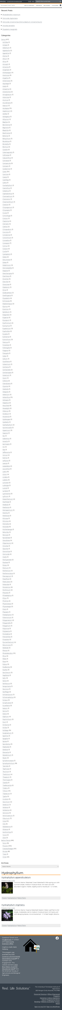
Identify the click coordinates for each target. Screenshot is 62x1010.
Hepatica (6, 403)
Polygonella (7, 623)
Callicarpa (6, 155)
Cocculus (6, 232)
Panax (5, 565)
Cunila (5, 251)
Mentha (5, 513)
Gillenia (5, 381)
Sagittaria (6, 675)
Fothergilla (6, 348)
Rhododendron (8, 653)
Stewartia (6, 752)
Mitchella (6, 524)
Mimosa (5, 518)
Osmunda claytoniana (10, 18)
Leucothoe (6, 469)
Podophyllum (7, 615)
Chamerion (6, 199)
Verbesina (6, 810)
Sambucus (6, 683)
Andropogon (7, 72)
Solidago (5, 730)
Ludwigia (6, 485)
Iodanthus (6, 438)
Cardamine (6, 169)
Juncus (5, 455)
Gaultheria (6, 361)
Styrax (5, 758)
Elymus (5, 306)
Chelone (5, 205)
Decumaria (6, 260)
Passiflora (6, 579)
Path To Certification (29, 5)
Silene (5, 714)
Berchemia (6, 125)
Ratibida (5, 648)
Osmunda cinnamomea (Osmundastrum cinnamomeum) (22, 22)
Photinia (5, 601)
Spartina (5, 736)
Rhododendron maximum (11, 15)
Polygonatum (7, 620)
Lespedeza (6, 466)
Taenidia (5, 766)
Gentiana (6, 367)
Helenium (6, 394)
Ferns (4, 843)
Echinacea (6, 301)
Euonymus (6, 326)
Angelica (6, 78)
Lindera (5, 477)
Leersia (5, 463)
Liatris (5, 471)
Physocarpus (7, 604)
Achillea (5, 42)
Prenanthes (7, 637)
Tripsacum (6, 793)
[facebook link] (57, 938)
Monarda (6, 527)
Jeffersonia (6, 452)
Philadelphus (7, 595)
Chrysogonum (7, 207)
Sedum (5, 708)
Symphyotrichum (8, 763)
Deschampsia (7, 273)
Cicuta (5, 213)
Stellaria (5, 749)
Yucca (5, 835)
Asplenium (6, 111)
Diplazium (6, 287)
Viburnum (6, 818)
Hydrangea (6, 419)
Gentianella (6, 370)
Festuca (5, 342)
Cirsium (5, 218)
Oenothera (6, 540)
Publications (39, 5)
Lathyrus (5, 460)
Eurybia (5, 334)
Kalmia (5, 458)
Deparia (5, 271)
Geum (5, 378)
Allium (5, 59)
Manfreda (6, 502)
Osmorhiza (6, 551)
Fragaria (5, 350)
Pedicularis (6, 582)
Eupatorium (7, 328)
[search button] (60, 1)
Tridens (5, 788)
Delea (5, 262)
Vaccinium (6, 802)
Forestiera (6, 345)
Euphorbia (6, 331)
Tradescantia (7, 785)
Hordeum (6, 414)
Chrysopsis (6, 210)
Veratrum (6, 804)
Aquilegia (6, 83)
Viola (4, 821)
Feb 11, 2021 (11, 880)
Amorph (5, 64)
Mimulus (6, 521)
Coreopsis (6, 243)
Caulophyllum (7, 185)
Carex (5, 171)
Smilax (5, 727)
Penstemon (7, 587)
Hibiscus (5, 411)
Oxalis (5, 557)
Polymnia (6, 628)
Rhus (4, 656)
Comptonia (6, 235)
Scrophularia (7, 703)
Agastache (6, 50)
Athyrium (6, 119)
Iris (4, 447)
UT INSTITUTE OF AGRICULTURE (14, 1)
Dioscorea (6, 284)
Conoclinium (7, 238)
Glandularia (7, 383)
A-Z (33, 1)
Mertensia (6, 516)
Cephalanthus (7, 193)
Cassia (5, 177)
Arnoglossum (7, 94)
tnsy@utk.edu (7, 940)
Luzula (5, 488)
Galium (5, 359)
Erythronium (7, 323)
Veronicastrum (8, 816)
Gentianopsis (7, 372)
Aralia (4, 86)
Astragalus (6, 116)
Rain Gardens (47, 5)
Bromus (5, 147)
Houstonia (6, 416)
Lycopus (5, 491)
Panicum (6, 568)
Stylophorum (7, 755)
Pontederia (6, 634)
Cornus (5, 246)
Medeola (5, 504)
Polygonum (7, 626)
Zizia (4, 838)
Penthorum (6, 590)
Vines (4, 857)
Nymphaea (6, 538)
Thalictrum (6, 774)
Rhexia (5, 650)
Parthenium (7, 571)
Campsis (5, 166)
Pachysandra (7, 560)
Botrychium (7, 138)
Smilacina (6, 725)
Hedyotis (6, 392)
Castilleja (6, 180)
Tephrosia (6, 769)
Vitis (4, 824)
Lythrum (5, 496)
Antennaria (6, 81)
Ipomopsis (6, 444)
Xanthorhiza (7, 832)
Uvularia (5, 799)
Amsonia (6, 67)
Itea (4, 449)
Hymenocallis (7, 427)
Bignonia (6, 127)
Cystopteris (6, 254)
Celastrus (6, 191)
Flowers (5, 846)
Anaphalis (6, 70)
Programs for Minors (53, 1000)
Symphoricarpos (8, 760)
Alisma (5, 56)
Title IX (44, 1000)
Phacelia (5, 593)
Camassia (6, 160)
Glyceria (5, 386)
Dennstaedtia (7, 268)
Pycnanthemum (8, 642)
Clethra (5, 227)
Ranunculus (7, 645)
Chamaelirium (7, 196)
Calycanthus (7, 158)
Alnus (4, 61)
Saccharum (6, 672)
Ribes (4, 659)
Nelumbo (6, 532)
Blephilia (6, 130)
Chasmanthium (8, 202)
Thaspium (6, 777)
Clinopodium (7, 229)
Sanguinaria (7, 686)
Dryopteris (6, 298)
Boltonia (5, 136)
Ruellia (5, 670)
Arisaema (6, 89)
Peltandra (6, 584)
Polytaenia (6, 631)
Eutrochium (7, 339)
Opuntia (5, 549)
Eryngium (6, 320)
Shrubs (5, 851)
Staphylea (6, 747)
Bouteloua (6, 141)
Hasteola (6, 389)
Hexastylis (6, 408)
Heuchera (6, 405)
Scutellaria (6, 705)
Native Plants (5, 840)
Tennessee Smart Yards (8, 5)
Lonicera (5, 482)
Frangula (6, 353)
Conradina (6, 240)
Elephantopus (7, 304)
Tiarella (5, 782)
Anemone (6, 75)
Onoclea (5, 546)
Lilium (5, 474)
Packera (5, 562)
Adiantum (6, 48)
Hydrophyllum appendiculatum (16, 877)
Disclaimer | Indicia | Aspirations (50, 998)
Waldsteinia (7, 827)
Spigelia (5, 738)
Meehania (6, 507)
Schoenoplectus (8, 697)
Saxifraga (6, 692)
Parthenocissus (8, 573)
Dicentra (5, 279)
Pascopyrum (7, 576)
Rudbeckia (6, 667)
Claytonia (6, 221)
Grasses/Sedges (8, 849)
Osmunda (6, 554)
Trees (4, 854)
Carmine (5, 174)
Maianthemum (8, 499)
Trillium (5, 791)
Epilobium (6, 312)
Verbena (5, 807)
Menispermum (8, 510)
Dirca (4, 290)
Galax (4, 356)
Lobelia (5, 480)
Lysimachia (6, 493)
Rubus (5, 664)
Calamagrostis (7, 152)
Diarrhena (6, 276)
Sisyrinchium (7, 719)
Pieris (4, 609)
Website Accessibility (47, 1001)
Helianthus (6, 397)
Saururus (6, 689)
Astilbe (5, 114)
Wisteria (5, 829)
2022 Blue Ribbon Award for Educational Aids (10, 967)
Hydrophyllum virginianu (13, 905)
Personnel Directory (40, 994)
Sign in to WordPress (53, 1006)
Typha (5, 796)
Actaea (5, 45)
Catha (5, 182)
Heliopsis (6, 400)
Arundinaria (7, 103)
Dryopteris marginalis (9, 29)
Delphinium (7, 265)
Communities (55, 5)
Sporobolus (6, 744)
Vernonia (6, 813)
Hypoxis (5, 433)
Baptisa (5, 122)
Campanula (7, 163)
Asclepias (6, 108)
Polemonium (7, 617)
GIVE (29, 1)
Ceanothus (6, 188)
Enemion (6, 309)
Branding (37, 1001)
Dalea (5, 257)
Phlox (4, 598)
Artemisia (6, 97)
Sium (4, 722)
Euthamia (6, 337)
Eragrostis (6, 315)
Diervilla (5, 282)
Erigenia (5, 317)
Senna (5, 711)
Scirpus (5, 700)
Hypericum (6, 430)
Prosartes (6, 639)
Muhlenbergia (7, 529)
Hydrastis (6, 422)
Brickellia (6, 144)
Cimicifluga (6, 216)
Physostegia (7, 606)
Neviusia (5, 535)
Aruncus (5, 100)
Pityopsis (6, 612)
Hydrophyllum (7, 425)
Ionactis (5, 441)
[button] (3, 1)
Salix (4, 678)
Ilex (4, 436)
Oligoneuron (7, 543)
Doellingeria (7, 295)
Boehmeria (6, 133)
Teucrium (6, 771)
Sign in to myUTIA (40, 1006)
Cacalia (5, 149)
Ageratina (6, 53)
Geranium (6, 375)
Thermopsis (7, 780)
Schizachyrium (8, 694)
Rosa (4, 661)
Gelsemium (7, 364)
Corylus (5, 249)
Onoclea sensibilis (8, 26)
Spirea (5, 741)
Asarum (5, 105)
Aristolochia (7, 92)
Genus (3, 39)
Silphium (6, 716)
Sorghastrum (7, 733)
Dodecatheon (7, 293)
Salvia (5, 681)
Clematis (6, 224)
